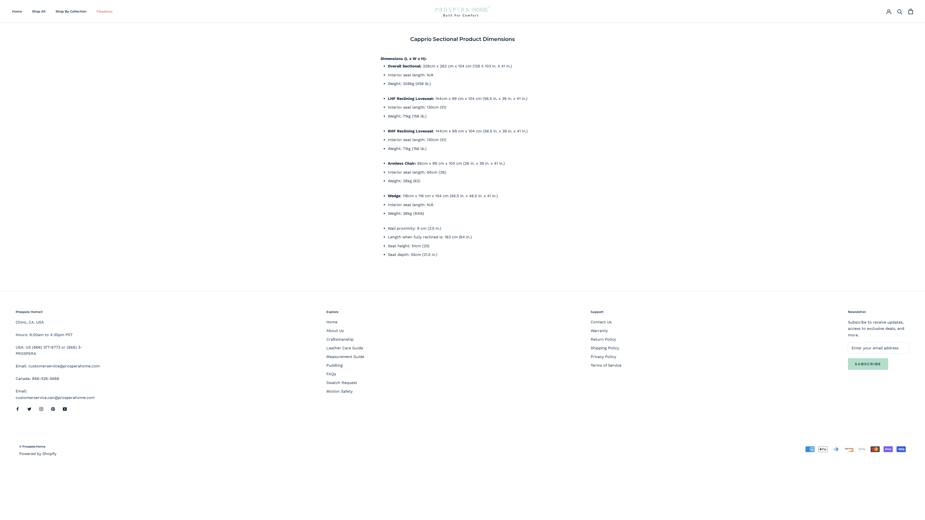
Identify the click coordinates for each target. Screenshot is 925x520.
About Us (335, 330)
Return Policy (603, 339)
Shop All (39, 11)
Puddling (334, 365)
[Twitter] (29, 409)
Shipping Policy (605, 348)
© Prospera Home (32, 446)
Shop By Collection (71, 11)
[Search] (899, 11)
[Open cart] (910, 11)
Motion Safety (339, 391)
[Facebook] (18, 409)
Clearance (104, 11)
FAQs (331, 374)
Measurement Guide (345, 356)
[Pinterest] (53, 409)
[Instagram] (41, 409)
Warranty (599, 330)
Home (17, 11)
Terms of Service (606, 365)
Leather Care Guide (344, 348)
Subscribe (868, 364)
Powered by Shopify (37, 453)
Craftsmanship (340, 339)
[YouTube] (65, 409)
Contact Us (601, 322)
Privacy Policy (603, 356)
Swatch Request (341, 382)
